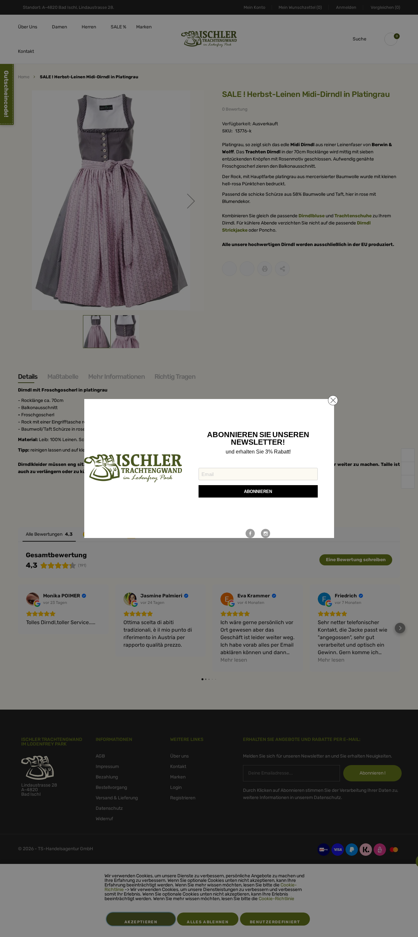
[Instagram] (265, 533)
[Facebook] (250, 533)
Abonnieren (258, 491)
